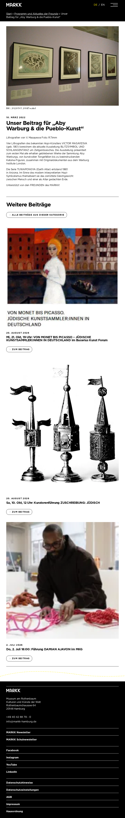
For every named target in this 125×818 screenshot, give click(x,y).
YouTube (11, 764)
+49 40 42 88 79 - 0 (18, 717)
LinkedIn (11, 771)
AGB (9, 797)
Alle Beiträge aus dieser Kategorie (38, 215)
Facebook (12, 750)
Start (9, 13)
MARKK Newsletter (18, 732)
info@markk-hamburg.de (21, 721)
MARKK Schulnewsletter (21, 739)
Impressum (13, 804)
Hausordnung (14, 811)
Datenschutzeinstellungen (22, 789)
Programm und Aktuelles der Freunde (36, 13)
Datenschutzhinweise (19, 782)
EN (103, 4)
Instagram (12, 757)
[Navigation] (114, 5)
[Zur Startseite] (14, 5)
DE (95, 4)
